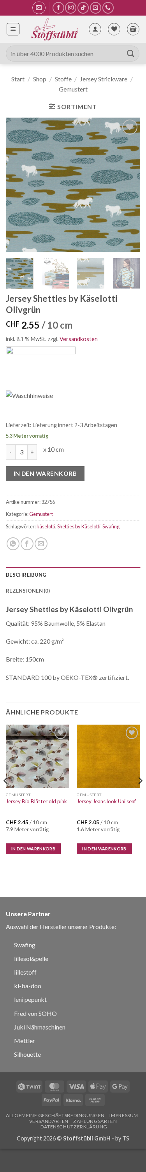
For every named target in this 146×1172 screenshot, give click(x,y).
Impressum (123, 1115)
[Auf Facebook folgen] (58, 7)
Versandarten (49, 1121)
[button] (38, 8)
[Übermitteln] (131, 53)
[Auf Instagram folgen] (70, 7)
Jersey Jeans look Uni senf (106, 801)
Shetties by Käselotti (78, 526)
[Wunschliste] (114, 29)
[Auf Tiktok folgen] (83, 7)
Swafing (111, 526)
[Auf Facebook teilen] (27, 543)
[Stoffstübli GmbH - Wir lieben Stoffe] (54, 29)
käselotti (46, 526)
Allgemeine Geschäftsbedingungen (55, 1115)
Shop (39, 79)
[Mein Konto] (95, 29)
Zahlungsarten (95, 1121)
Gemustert (73, 89)
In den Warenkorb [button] (33, 848)
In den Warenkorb (45, 473)
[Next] (128, 184)
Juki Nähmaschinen (39, 1027)
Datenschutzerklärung (73, 1127)
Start (18, 79)
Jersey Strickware (103, 79)
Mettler (24, 1040)
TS (125, 1138)
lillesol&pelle (31, 958)
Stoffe (63, 79)
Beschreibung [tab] (26, 575)
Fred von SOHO (35, 1013)
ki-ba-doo (27, 985)
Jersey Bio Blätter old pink (36, 801)
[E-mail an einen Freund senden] (41, 543)
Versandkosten (79, 339)
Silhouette (27, 1054)
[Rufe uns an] (108, 7)
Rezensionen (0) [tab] (28, 591)
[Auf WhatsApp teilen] (13, 543)
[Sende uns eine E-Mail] (95, 7)
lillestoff (25, 972)
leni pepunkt (30, 999)
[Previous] (18, 184)
